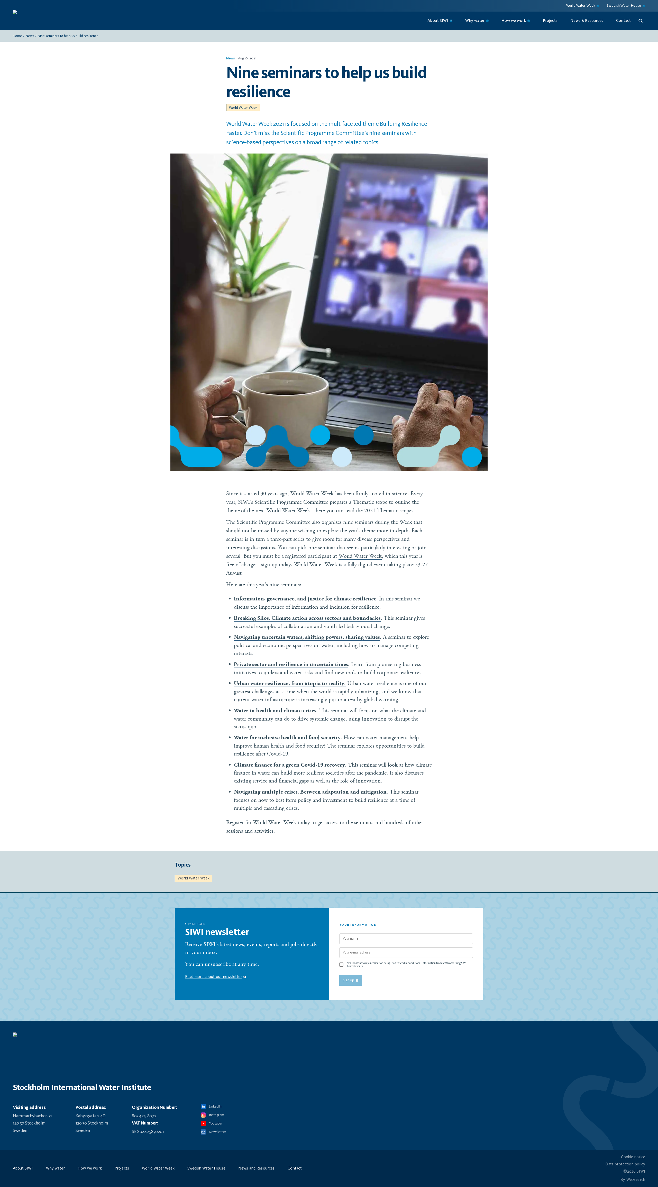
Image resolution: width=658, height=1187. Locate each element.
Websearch (635, 1180)
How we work (90, 1168)
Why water (55, 1168)
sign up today (276, 564)
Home (17, 36)
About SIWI (23, 1168)
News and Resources (256, 1168)
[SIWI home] (329, 1037)
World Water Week (243, 108)
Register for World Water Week (261, 822)
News (30, 36)
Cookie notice (633, 1157)
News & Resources (586, 21)
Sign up (348, 980)
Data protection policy (625, 1164)
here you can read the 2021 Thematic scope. (363, 510)
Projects (550, 21)
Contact (623, 21)
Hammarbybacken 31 (32, 1116)
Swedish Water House (206, 1168)
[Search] (640, 20)
